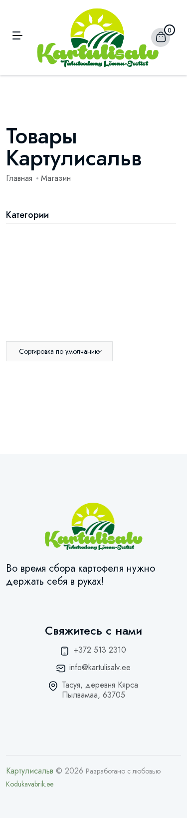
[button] (59, 351)
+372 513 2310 (100, 650)
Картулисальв (29, 771)
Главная (19, 178)
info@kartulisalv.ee (100, 667)
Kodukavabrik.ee (29, 784)
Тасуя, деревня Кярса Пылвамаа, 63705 (100, 690)
